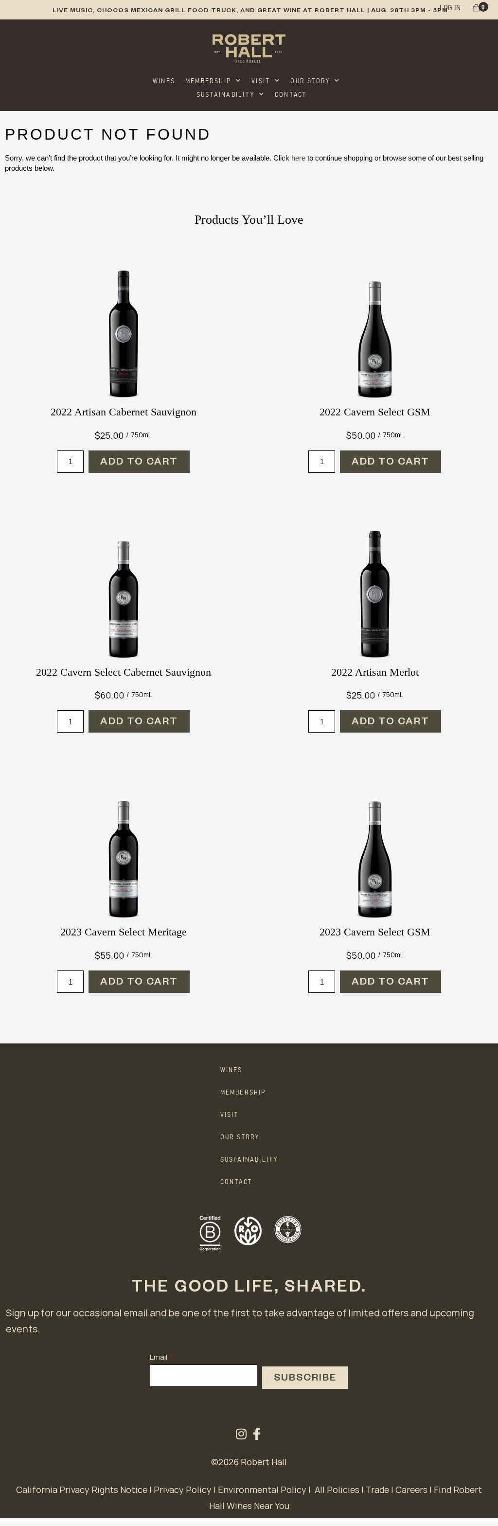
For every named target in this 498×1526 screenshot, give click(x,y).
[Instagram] (241, 1434)
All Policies (337, 1489)
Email (158, 1357)
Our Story (310, 80)
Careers (411, 1489)
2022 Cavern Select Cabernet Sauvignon (123, 672)
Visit (260, 80)
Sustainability (225, 94)
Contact (290, 94)
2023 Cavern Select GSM (375, 932)
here (298, 158)
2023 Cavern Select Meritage (123, 932)
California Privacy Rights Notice (81, 1489)
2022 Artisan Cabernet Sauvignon (123, 412)
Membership (208, 80)
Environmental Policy (262, 1489)
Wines (164, 80)
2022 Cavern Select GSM (375, 412)
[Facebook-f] (257, 1434)
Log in (450, 7)
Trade (377, 1489)
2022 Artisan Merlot (375, 672)
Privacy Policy (183, 1489)
